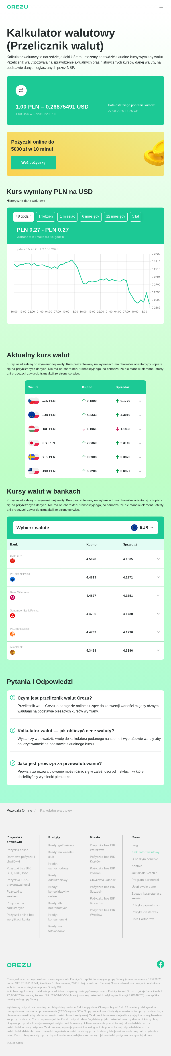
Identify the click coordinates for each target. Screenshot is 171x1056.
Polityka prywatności (146, 905)
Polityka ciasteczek (145, 912)
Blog (135, 845)
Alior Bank (16, 647)
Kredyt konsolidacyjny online (58, 891)
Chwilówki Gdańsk (103, 880)
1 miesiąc (67, 216)
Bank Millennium (20, 592)
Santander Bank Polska (24, 610)
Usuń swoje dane (144, 886)
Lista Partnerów (143, 919)
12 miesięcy (115, 216)
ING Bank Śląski (20, 628)
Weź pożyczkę (33, 163)
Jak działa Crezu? (144, 873)
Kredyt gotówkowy (61, 845)
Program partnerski (145, 879)
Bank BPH (16, 555)
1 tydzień (46, 216)
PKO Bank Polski (20, 574)
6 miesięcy (90, 216)
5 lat (135, 216)
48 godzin (23, 216)
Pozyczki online (17, 850)
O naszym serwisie (145, 859)
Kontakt (137, 866)
